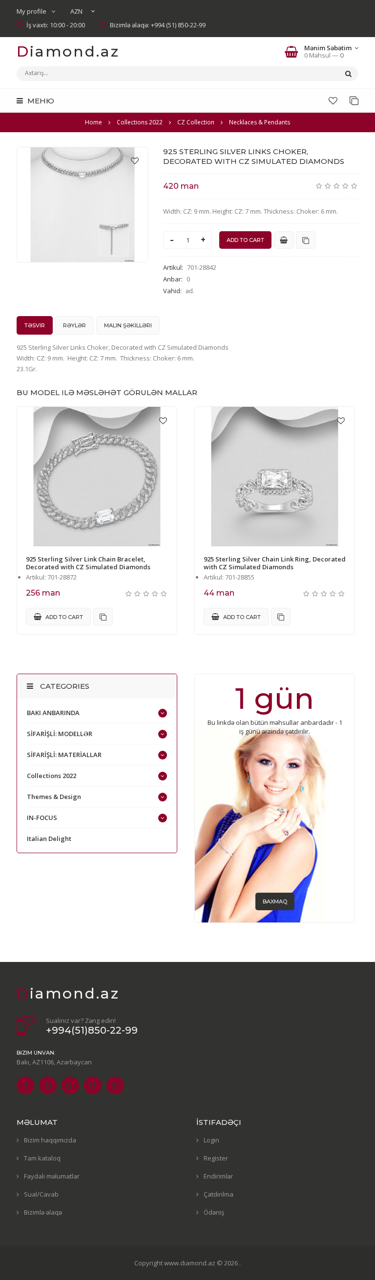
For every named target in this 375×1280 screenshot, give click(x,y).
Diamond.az (68, 51)
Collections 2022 (51, 775)
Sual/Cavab (41, 1194)
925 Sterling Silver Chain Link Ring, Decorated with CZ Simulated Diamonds (275, 563)
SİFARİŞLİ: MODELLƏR (59, 733)
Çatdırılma (218, 1194)
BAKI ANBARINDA (53, 712)
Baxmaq (275, 901)
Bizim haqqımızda (50, 1140)
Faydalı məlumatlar (52, 1176)
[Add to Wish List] (135, 160)
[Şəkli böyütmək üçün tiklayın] (82, 204)
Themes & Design (54, 796)
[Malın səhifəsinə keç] (97, 476)
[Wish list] (333, 100)
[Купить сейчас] (283, 240)
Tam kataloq (42, 1158)
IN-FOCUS (42, 817)
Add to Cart (63, 617)
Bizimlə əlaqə (43, 1212)
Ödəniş (214, 1212)
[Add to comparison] (305, 240)
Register (216, 1158)
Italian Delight (49, 838)
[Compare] (354, 100)
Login (211, 1140)
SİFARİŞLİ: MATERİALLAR (64, 754)
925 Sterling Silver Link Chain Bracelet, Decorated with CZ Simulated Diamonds (88, 563)
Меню (39, 100)
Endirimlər (218, 1176)
